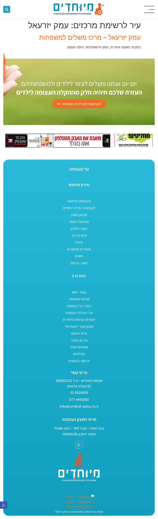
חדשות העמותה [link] (79, 360)
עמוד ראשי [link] (79, 292)
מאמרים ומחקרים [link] (79, 249)
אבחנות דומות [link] (79, 221)
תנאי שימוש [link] (79, 333)
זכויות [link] (79, 242)
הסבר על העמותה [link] (79, 306)
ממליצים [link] (79, 353)
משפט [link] (79, 256)
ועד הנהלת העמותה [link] (79, 312)
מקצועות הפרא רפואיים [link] (79, 207)
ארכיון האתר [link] (79, 340)
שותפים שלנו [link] (79, 347)
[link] (3, 505)
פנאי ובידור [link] (79, 235)
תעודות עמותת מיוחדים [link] (79, 319)
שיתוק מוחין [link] (79, 214)
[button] (6, 9)
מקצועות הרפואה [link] (79, 201)
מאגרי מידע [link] (79, 228)
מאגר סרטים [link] (79, 263)
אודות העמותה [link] (79, 299)
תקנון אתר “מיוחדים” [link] (79, 326)
